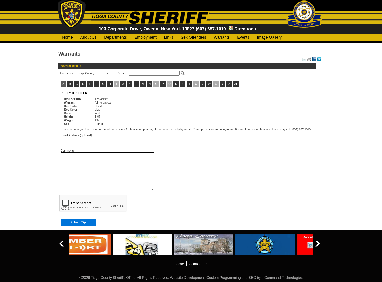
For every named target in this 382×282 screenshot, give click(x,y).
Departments (115, 37)
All (235, 84)
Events (243, 37)
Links (168, 37)
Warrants (222, 37)
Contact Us (198, 264)
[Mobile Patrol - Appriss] (221, 244)
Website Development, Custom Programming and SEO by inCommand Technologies (236, 278)
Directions (245, 28)
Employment (145, 37)
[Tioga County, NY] (160, 244)
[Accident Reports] (283, 244)
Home (67, 37)
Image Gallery (269, 37)
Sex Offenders (193, 37)
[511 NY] (99, 244)
